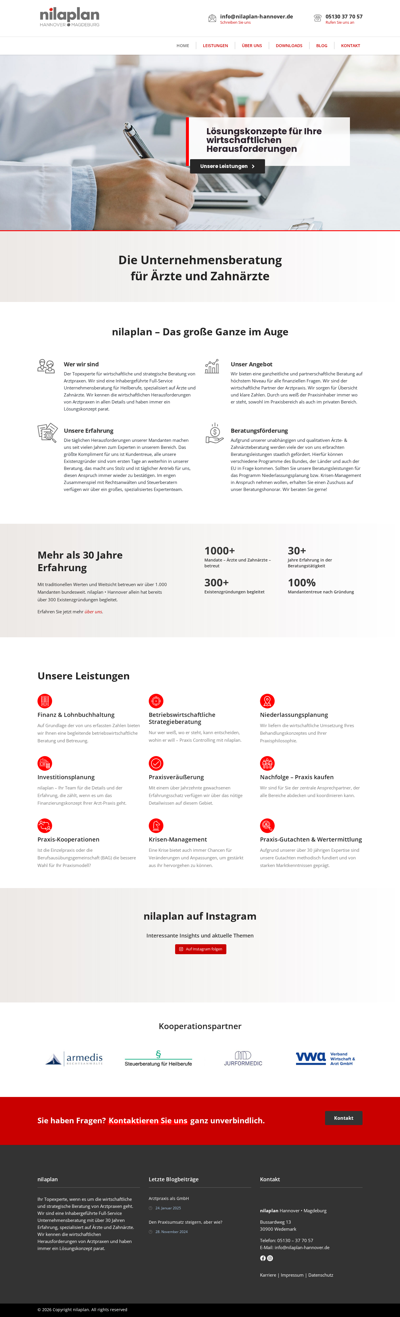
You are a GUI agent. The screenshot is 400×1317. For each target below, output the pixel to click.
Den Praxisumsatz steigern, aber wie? (185, 1222)
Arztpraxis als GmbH (169, 1198)
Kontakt (350, 45)
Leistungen (215, 45)
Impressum (292, 1275)
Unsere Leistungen (224, 166)
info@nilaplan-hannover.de (302, 1247)
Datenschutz (320, 1275)
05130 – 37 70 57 (295, 1240)
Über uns (252, 45)
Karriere (268, 1275)
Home (183, 45)
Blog (321, 45)
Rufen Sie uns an (340, 22)
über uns (93, 611)
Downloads (289, 45)
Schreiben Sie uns (235, 22)
